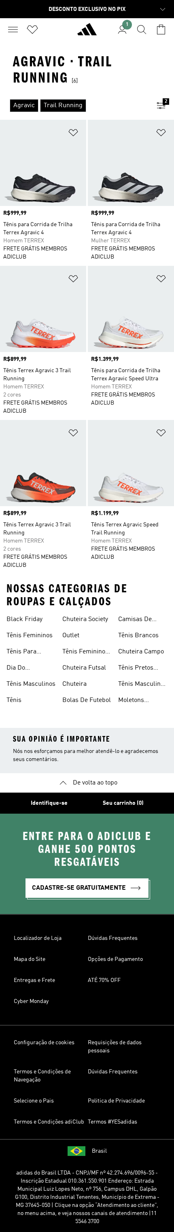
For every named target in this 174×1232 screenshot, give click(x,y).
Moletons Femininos (133, 701)
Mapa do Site (29, 959)
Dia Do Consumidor (23, 669)
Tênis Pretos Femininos (135, 669)
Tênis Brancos (138, 635)
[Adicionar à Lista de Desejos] (73, 134)
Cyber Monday (31, 1001)
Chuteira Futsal (84, 668)
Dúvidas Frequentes (113, 938)
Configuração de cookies (44, 1042)
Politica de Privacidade (116, 1101)
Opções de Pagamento (115, 959)
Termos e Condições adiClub (49, 1122)
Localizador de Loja (38, 938)
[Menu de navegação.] (13, 29)
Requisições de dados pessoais (115, 1047)
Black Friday (24, 619)
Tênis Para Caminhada (22, 653)
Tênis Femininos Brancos (85, 653)
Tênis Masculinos (30, 684)
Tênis (13, 700)
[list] (74, 105)
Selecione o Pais (34, 1101)
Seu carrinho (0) (123, 803)
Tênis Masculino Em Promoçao (141, 685)
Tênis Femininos (29, 635)
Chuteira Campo (141, 652)
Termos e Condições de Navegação (42, 1076)
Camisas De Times (135, 620)
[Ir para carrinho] (161, 29)
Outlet (70, 635)
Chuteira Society (85, 619)
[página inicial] (87, 32)
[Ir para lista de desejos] (32, 29)
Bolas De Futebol (86, 700)
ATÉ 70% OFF (104, 980)
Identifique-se (49, 803)
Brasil (99, 1151)
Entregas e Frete (34, 980)
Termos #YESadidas (112, 1122)
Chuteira (74, 684)
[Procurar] (141, 29)
